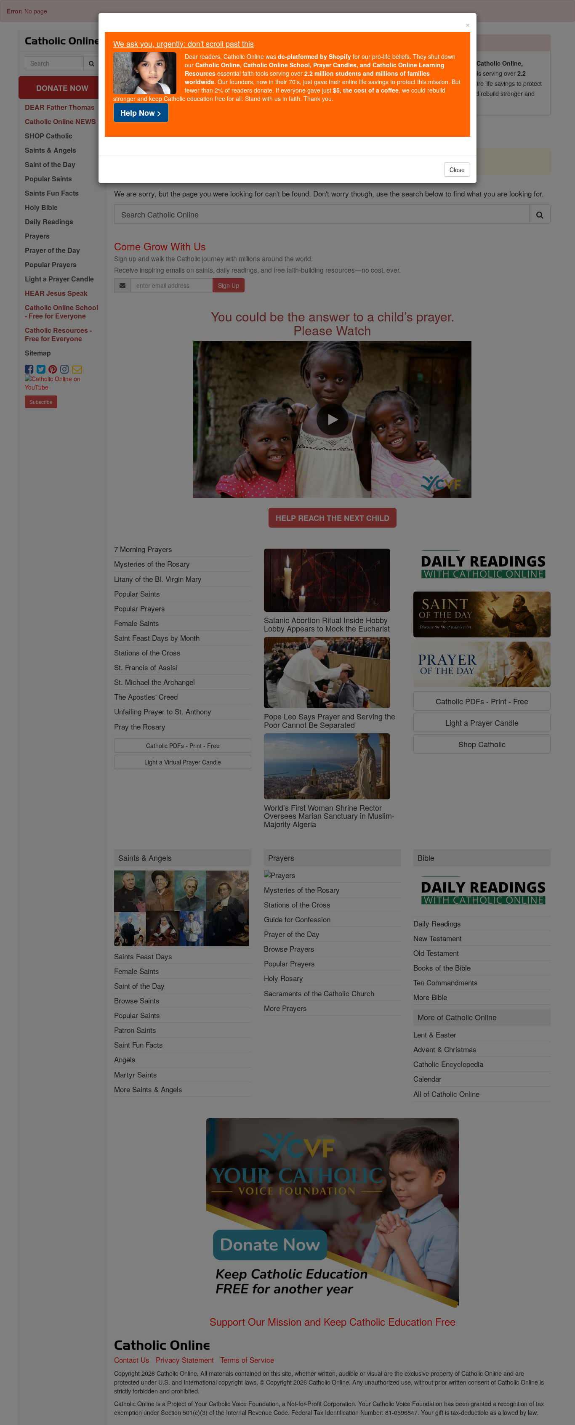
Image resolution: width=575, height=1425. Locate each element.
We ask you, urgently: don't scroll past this (183, 43)
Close (457, 169)
